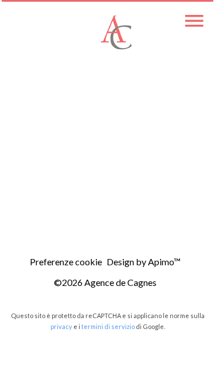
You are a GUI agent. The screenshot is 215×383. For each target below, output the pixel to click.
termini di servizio (108, 326)
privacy (61, 326)
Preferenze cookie (66, 261)
